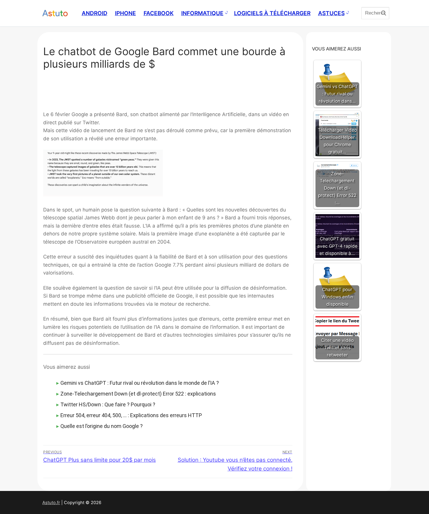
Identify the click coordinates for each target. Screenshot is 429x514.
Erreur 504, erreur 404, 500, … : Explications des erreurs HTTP (131, 415)
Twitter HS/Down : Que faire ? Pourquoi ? (107, 404)
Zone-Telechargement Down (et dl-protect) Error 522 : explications (138, 394)
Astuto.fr (51, 502)
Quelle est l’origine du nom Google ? (101, 426)
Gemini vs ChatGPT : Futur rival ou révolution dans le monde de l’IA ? (139, 383)
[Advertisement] (168, 92)
